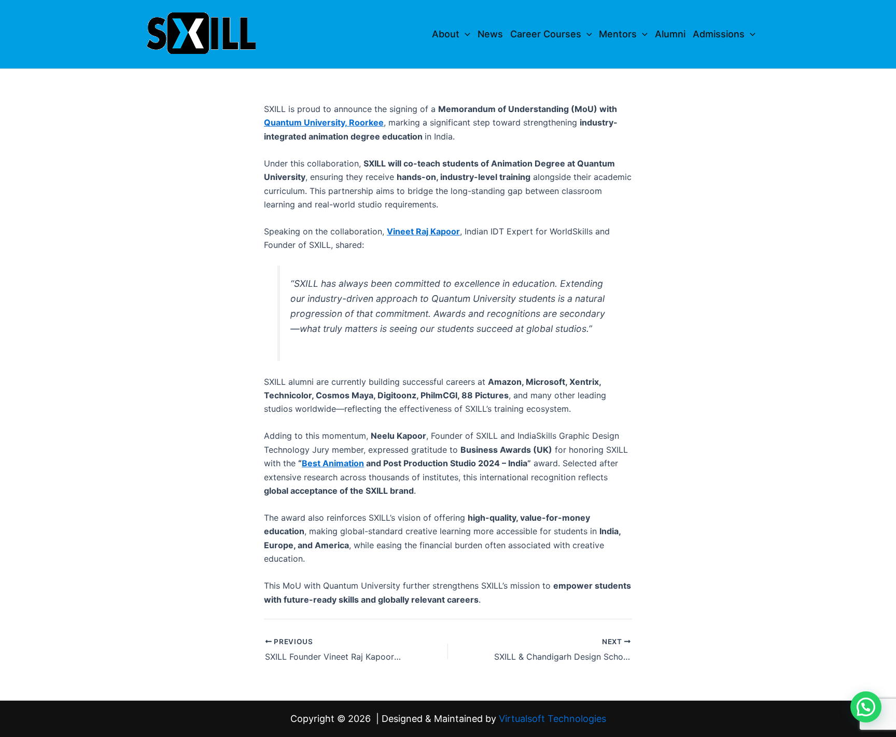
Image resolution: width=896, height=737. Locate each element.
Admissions (719, 34)
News (490, 34)
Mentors (618, 34)
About (445, 34)
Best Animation (333, 463)
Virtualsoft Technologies (552, 718)
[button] (464, 34)
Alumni (670, 34)
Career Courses (545, 34)
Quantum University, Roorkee (324, 122)
